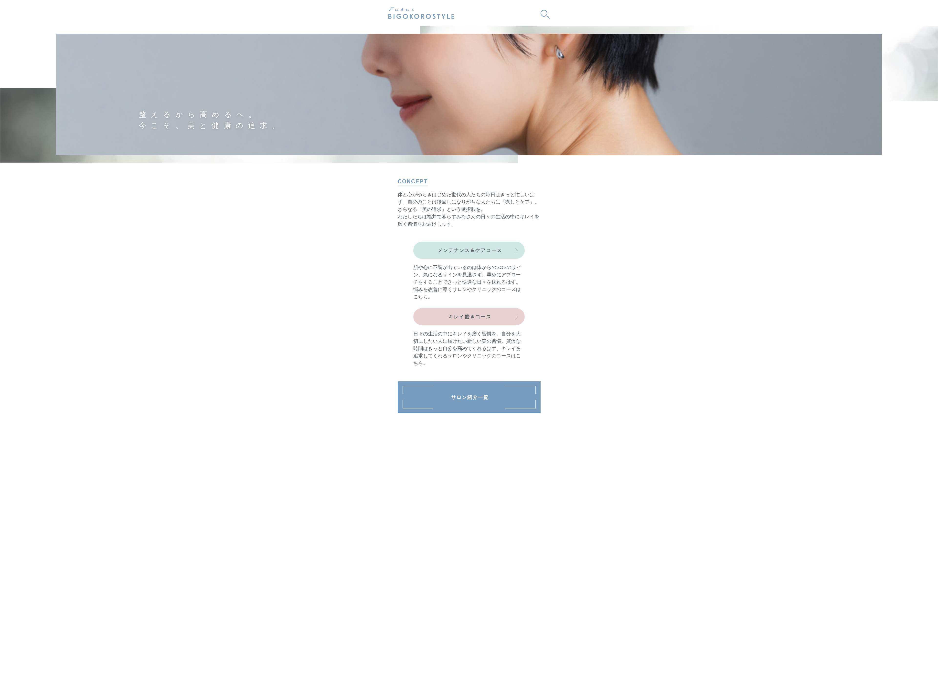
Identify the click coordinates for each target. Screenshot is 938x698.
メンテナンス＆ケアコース (470, 250)
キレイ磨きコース (469, 316)
